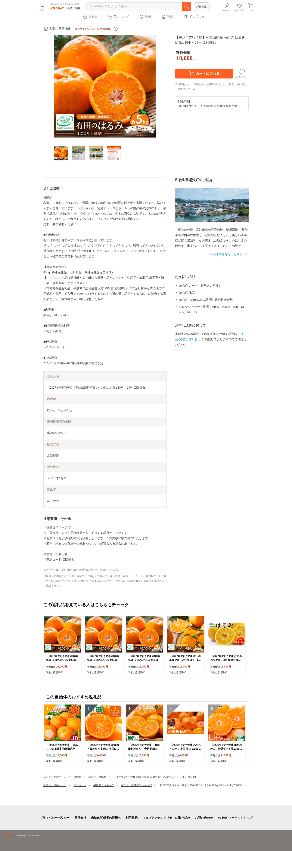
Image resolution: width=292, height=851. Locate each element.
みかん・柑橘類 (97, 777)
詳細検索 (201, 6)
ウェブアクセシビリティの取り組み (166, 817)
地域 (148, 16)
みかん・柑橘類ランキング (136, 785)
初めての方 (196, 16)
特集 (170, 16)
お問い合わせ (204, 817)
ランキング (121, 16)
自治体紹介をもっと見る (226, 254)
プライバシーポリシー (55, 817)
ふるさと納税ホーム (54, 777)
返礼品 (92, 16)
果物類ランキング (103, 785)
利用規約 (132, 817)
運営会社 (80, 817)
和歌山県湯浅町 (59, 28)
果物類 (77, 777)
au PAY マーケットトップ (235, 817)
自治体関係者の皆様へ (106, 817)
